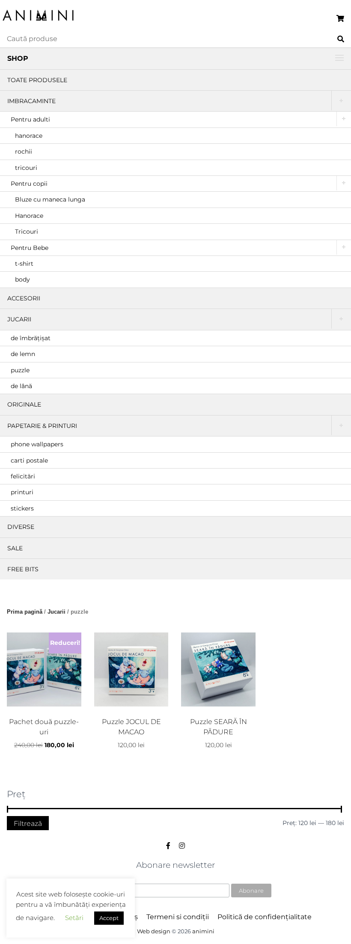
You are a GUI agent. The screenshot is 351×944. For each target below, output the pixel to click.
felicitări (23, 476)
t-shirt (24, 263)
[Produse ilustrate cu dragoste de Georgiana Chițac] (38, 22)
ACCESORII (23, 298)
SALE (15, 548)
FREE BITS (23, 569)
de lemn (23, 354)
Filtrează (28, 823)
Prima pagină (24, 612)
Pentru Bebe (29, 248)
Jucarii (19, 319)
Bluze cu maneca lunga (50, 199)
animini (203, 931)
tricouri (26, 168)
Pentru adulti (30, 119)
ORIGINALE (24, 404)
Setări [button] (74, 918)
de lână (21, 386)
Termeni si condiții (177, 917)
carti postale (29, 460)
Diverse (20, 527)
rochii (23, 151)
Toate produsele (37, 80)
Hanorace (29, 216)
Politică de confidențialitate (264, 917)
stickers (22, 508)
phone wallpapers (37, 444)
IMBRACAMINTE (31, 101)
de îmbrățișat (31, 338)
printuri (22, 492)
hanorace (28, 136)
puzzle (20, 370)
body (22, 279)
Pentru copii (29, 183)
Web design (153, 931)
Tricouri (26, 231)
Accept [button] (109, 917)
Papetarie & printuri (42, 426)
